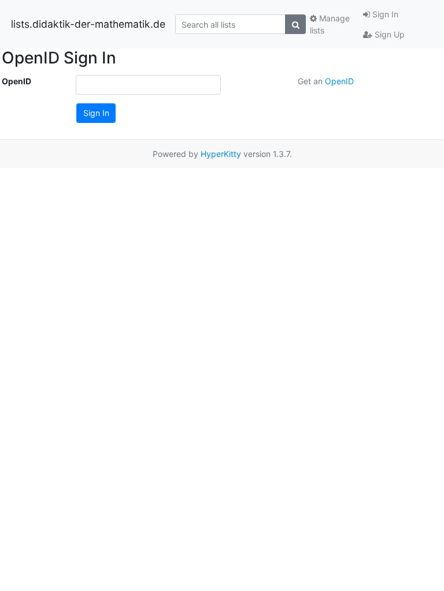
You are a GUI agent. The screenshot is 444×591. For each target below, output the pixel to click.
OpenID (16, 81)
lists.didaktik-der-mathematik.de (88, 24)
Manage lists (330, 24)
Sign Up (388, 34)
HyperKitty (221, 154)
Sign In (384, 14)
